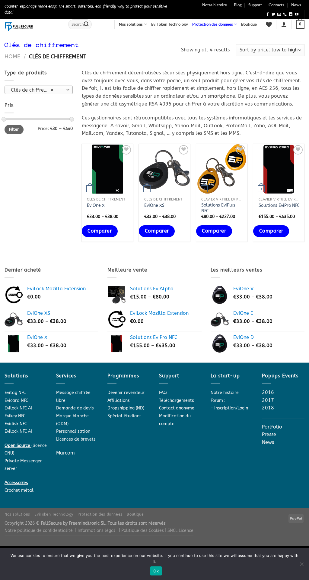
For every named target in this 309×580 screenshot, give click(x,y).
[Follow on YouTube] (296, 14)
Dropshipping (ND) (125, 408)
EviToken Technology (169, 24)
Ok (156, 571)
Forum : (218, 400)
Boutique (249, 24)
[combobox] (39, 90)
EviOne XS (154, 205)
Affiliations (118, 400)
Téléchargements (176, 400)
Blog (238, 4)
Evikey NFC (15, 416)
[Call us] (285, 14)
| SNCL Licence (179, 530)
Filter (14, 129)
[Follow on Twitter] (273, 14)
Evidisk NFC (16, 423)
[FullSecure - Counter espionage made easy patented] (32, 26)
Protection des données (212, 24)
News (296, 4)
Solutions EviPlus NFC (218, 208)
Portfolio (272, 427)
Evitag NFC (15, 392)
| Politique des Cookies (142, 530)
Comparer (100, 231)
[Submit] (86, 24)
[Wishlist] (269, 24)
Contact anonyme (176, 408)
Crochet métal (19, 490)
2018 (268, 408)
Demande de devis (75, 408)
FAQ (163, 392)
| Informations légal (95, 530)
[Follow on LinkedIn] (290, 14)
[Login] (284, 24)
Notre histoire (214, 4)
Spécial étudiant (124, 416)
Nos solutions (131, 24)
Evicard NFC (16, 400)
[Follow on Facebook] (267, 14)
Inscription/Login (231, 408)
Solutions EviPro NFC (279, 205)
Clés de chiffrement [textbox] (33, 90)
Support (255, 4)
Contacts (276, 4)
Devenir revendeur (126, 392)
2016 (268, 392)
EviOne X (96, 205)
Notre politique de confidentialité (39, 530)
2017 (268, 400)
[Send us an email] (279, 14)
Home (12, 56)
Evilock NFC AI (18, 408)
